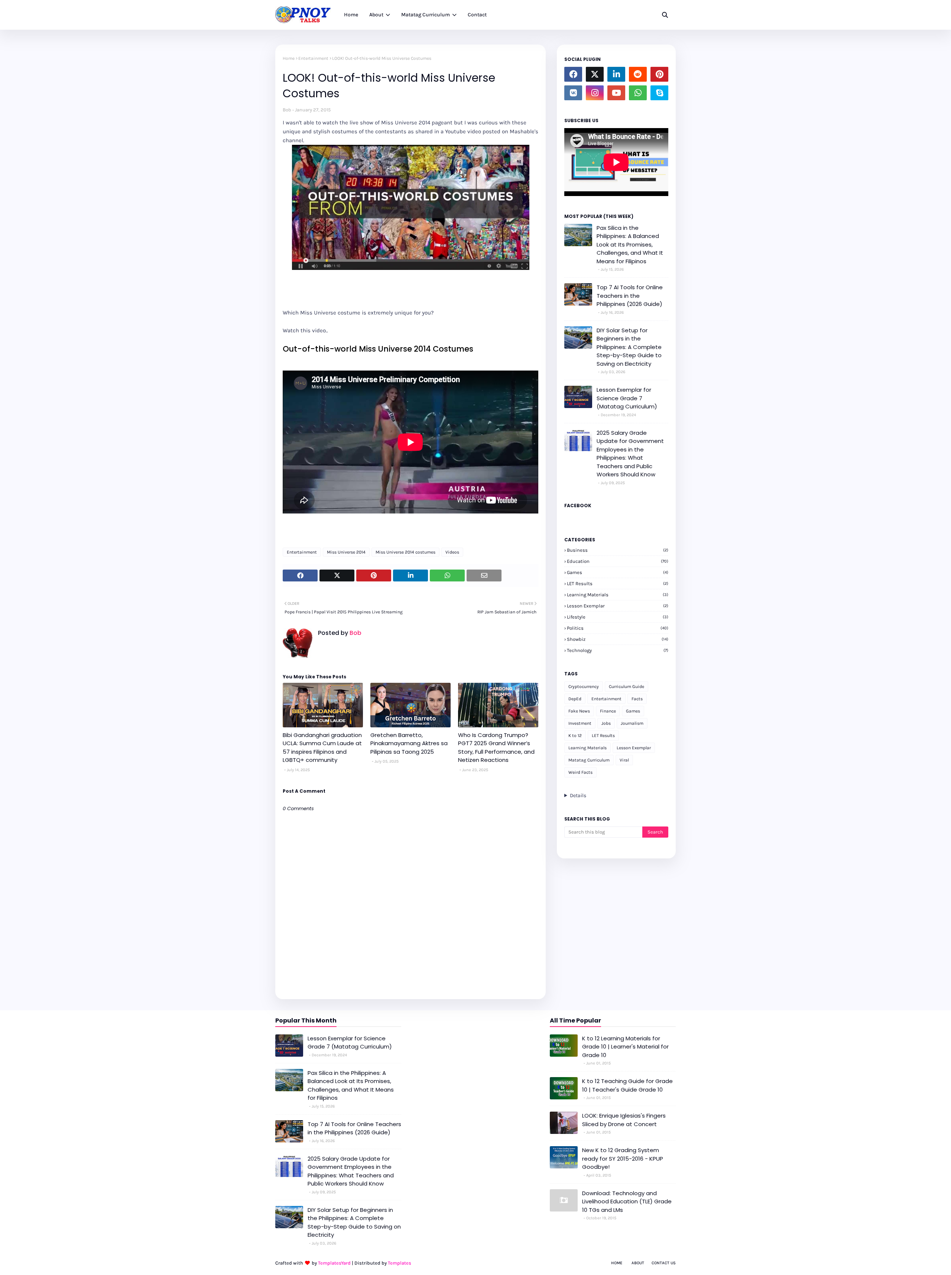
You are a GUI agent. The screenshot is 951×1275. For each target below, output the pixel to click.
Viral (624, 760)
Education (617, 561)
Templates (399, 1263)
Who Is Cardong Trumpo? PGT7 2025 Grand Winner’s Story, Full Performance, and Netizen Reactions (496, 747)
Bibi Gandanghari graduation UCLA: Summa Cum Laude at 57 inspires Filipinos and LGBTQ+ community (322, 747)
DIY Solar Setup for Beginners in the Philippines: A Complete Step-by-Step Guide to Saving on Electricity (629, 347)
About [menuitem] (376, 15)
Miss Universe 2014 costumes (405, 552)
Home (289, 58)
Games (617, 572)
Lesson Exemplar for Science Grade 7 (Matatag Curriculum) (627, 398)
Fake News (579, 711)
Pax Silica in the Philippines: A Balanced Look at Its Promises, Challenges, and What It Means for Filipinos (630, 244)
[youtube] (616, 92)
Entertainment (313, 58)
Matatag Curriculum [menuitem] (425, 15)
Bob (287, 109)
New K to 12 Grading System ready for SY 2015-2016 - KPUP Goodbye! (622, 1158)
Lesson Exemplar (617, 606)
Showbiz (617, 639)
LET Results (617, 583)
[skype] (659, 92)
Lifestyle (617, 617)
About (638, 1263)
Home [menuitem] (351, 15)
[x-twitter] (595, 74)
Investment (579, 723)
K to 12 (575, 735)
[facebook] (573, 74)
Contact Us (664, 1263)
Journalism (632, 723)
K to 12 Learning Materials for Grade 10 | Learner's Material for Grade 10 (625, 1046)
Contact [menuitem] (477, 15)
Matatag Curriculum (589, 760)
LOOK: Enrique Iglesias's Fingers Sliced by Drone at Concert (624, 1120)
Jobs (606, 723)
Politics (617, 628)
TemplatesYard (334, 1263)
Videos (452, 552)
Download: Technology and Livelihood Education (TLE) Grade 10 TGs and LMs (627, 1201)
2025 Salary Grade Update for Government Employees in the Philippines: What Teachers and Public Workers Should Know (630, 454)
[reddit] (638, 74)
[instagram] (595, 92)
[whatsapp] (638, 92)
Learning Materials (617, 594)
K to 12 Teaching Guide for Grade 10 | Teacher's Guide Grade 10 (627, 1085)
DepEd (574, 698)
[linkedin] (616, 74)
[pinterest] (659, 74)
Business (617, 550)
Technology (617, 650)
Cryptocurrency (583, 686)
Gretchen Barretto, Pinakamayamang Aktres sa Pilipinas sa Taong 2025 (409, 743)
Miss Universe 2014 (346, 552)
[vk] (573, 92)
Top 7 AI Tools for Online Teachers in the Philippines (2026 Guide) (630, 295)
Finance (608, 711)
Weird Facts (580, 772)
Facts (637, 698)
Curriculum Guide (626, 686)
